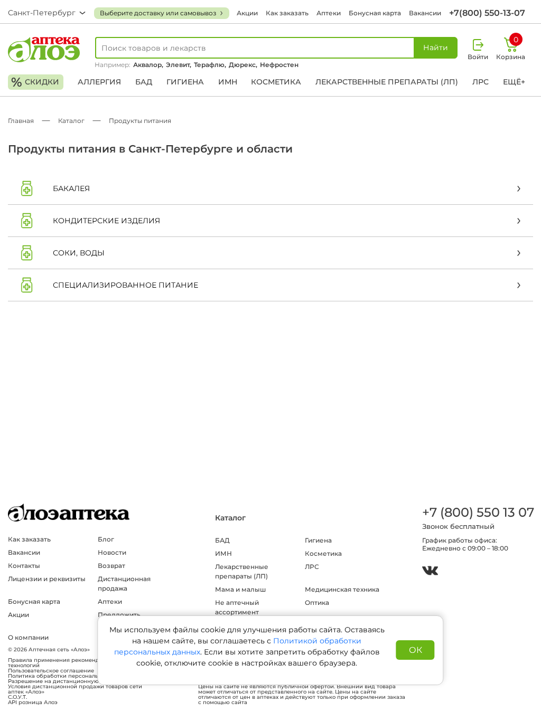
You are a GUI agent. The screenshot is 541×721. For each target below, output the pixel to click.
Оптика (317, 602)
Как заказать (287, 13)
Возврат (111, 566)
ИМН (227, 82)
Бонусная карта (375, 13)
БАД (143, 82)
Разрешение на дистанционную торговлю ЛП (72, 681)
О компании (28, 637)
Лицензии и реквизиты (47, 579)
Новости (112, 552)
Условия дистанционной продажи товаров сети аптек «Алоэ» (75, 689)
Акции (247, 13)
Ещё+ (514, 82)
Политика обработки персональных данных (70, 676)
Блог (106, 539)
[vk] (430, 572)
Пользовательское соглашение (51, 670)
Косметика (276, 82)
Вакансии (425, 13)
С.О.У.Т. (17, 697)
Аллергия (99, 82)
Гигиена (185, 82)
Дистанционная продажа (124, 583)
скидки (35, 82)
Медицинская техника (342, 589)
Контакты (24, 566)
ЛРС (480, 82)
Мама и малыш (240, 589)
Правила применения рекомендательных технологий (66, 663)
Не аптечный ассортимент (237, 607)
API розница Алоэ (33, 702)
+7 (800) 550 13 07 (477, 512)
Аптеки (328, 13)
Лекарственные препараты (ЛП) (386, 82)
